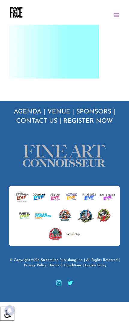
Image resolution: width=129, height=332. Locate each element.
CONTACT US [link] (36, 121)
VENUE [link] (58, 112)
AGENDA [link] (27, 112)
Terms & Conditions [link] (66, 265)
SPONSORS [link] (93, 112)
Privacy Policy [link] (35, 265)
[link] (16, 12)
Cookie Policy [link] (95, 265)
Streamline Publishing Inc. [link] (62, 260)
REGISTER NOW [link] (88, 121)
